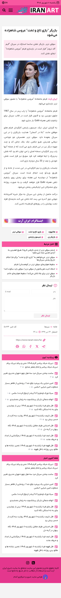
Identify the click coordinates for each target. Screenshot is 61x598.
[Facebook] (30, 346)
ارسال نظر (45, 315)
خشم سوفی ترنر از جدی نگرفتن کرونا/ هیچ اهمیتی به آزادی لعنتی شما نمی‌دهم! (31, 251)
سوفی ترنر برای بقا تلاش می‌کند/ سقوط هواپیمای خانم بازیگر (31, 274)
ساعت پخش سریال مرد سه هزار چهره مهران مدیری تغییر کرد (30, 375)
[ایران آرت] (44, 10)
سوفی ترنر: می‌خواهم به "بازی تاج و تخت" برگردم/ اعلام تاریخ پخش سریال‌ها (30, 258)
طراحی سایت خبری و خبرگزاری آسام (27, 577)
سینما (47, 327)
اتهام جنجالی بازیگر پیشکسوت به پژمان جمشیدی (29, 399)
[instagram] (27, 562)
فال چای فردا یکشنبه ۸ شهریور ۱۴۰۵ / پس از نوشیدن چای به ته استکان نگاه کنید (32, 407)
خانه (55, 327)
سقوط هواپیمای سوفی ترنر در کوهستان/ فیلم (34, 264)
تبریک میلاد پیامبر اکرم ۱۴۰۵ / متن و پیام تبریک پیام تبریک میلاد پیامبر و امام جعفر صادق (32, 365)
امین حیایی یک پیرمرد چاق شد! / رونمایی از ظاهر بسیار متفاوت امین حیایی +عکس (31, 385)
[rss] (33, 562)
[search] (4, 10)
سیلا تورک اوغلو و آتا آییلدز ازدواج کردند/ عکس (30, 393)
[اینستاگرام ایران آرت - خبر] (30, 221)
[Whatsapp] (24, 346)
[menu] (10, 10)
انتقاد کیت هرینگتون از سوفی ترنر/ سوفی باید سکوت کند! (29, 269)
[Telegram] (43, 346)
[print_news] (17, 346)
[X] (37, 346)
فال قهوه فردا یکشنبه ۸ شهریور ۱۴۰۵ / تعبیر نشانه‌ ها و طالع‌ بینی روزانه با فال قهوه (31, 447)
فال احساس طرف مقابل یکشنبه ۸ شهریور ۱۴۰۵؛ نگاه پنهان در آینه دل (33, 427)
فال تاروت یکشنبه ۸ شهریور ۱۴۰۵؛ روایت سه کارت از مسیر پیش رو (33, 417)
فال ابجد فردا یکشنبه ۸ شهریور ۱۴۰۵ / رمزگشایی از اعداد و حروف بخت (31, 437)
